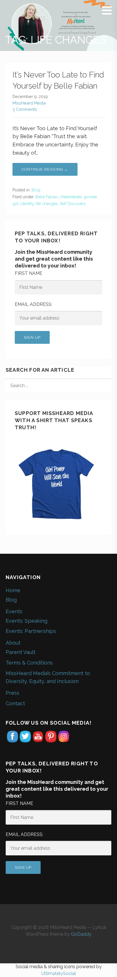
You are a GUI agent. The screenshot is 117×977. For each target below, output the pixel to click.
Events (14, 611)
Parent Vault (20, 652)
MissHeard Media (29, 103)
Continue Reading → (45, 169)
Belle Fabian (46, 197)
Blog (36, 190)
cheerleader (71, 197)
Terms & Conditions (29, 663)
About (13, 643)
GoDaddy (81, 934)
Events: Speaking (26, 621)
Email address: (33, 304)
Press (12, 693)
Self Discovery (73, 203)
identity (27, 203)
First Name (28, 273)
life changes (46, 203)
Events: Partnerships (31, 631)
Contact (15, 703)
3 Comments (24, 109)
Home (13, 590)
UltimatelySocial (58, 973)
